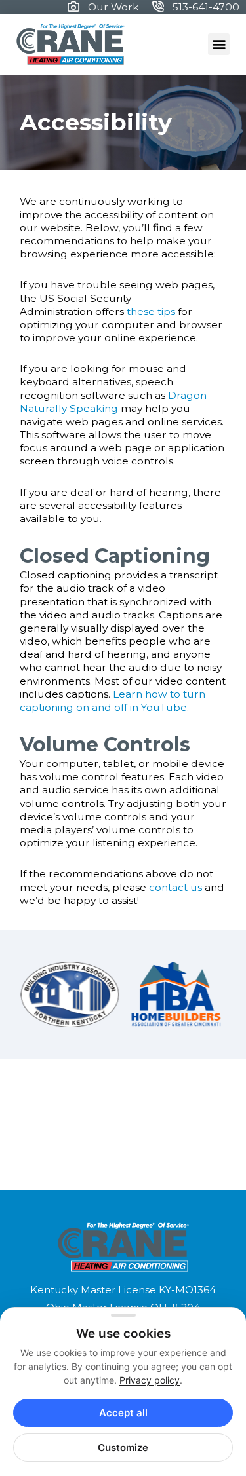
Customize (123, 1447)
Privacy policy (149, 1380)
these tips (151, 311)
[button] (219, 44)
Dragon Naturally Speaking (113, 402)
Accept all (123, 1413)
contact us (175, 887)
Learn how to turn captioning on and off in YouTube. (112, 700)
